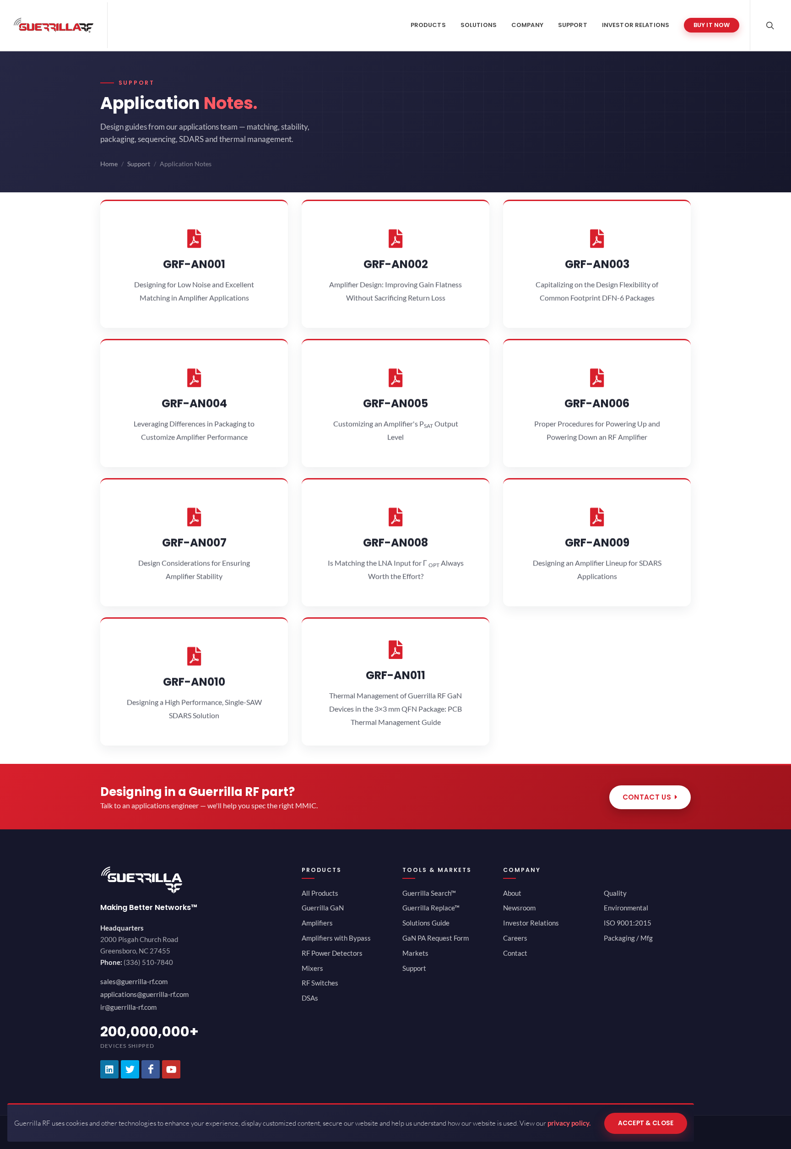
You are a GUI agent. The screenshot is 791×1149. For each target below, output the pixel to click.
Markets (415, 953)
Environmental (626, 908)
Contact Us (647, 797)
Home (109, 164)
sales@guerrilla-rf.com (134, 981)
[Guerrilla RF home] (194, 880)
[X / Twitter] (130, 1069)
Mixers (312, 968)
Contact (515, 953)
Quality (615, 893)
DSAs (310, 998)
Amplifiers (317, 923)
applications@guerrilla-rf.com (144, 994)
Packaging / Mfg (628, 938)
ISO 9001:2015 (627, 923)
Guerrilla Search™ (429, 893)
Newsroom (519, 908)
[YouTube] (171, 1069)
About (512, 893)
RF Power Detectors (332, 953)
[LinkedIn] (109, 1069)
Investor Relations (531, 923)
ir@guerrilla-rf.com (128, 1007)
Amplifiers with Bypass (336, 938)
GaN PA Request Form (435, 938)
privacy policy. (569, 1123)
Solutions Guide (426, 923)
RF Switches (320, 983)
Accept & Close (646, 1122)
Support (138, 164)
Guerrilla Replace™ (431, 908)
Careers (515, 938)
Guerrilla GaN (323, 908)
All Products (320, 893)
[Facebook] (150, 1069)
